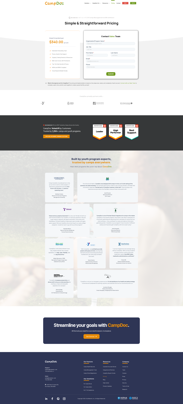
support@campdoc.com (51, 369)
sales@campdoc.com (50, 378)
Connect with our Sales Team (127, 83)
